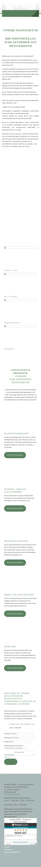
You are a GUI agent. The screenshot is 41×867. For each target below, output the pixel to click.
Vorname (7, 733)
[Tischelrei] (20, 327)
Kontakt (7, 847)
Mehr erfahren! (15, 455)
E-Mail (6, 742)
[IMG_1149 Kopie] (20, 274)
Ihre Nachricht (9, 755)
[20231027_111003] (20, 248)
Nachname (7, 738)
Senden (10, 762)
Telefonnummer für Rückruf (13, 745)
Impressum (8, 849)
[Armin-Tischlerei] (20, 300)
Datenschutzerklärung (11, 852)
